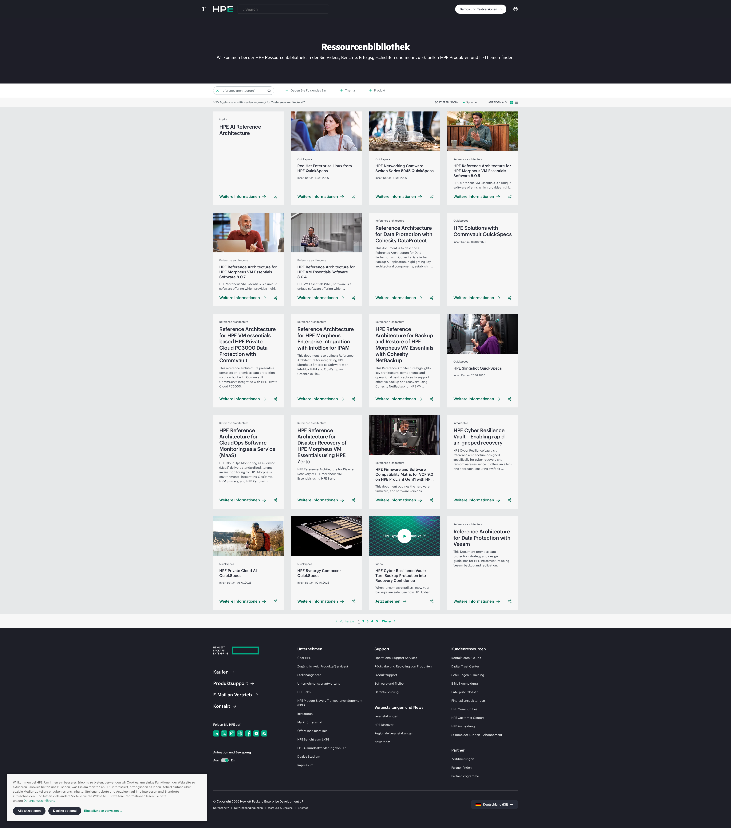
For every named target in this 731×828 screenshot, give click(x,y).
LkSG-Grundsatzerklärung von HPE (322, 748)
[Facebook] (248, 733)
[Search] (242, 9)
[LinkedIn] (216, 733)
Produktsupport (385, 675)
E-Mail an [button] (232, 694)
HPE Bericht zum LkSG (313, 739)
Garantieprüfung (386, 692)
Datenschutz (221, 808)
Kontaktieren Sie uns (466, 658)
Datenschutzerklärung (40, 801)
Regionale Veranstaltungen (393, 733)
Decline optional (65, 810)
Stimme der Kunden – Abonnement (476, 735)
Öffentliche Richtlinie (312, 731)
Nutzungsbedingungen (248, 808)
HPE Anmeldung (463, 726)
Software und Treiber (389, 683)
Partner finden (461, 767)
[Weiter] (395, 621)
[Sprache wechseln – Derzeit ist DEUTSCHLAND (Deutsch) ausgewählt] (515, 8)
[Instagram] (232, 733)
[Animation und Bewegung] (225, 760)
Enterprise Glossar (464, 692)
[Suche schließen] (217, 90)
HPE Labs (304, 692)
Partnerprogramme (465, 776)
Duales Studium (308, 756)
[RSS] (264, 733)
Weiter (387, 621)
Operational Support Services (395, 658)
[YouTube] (256, 733)
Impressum (305, 765)
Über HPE (304, 658)
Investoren (305, 714)
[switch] (222, 760)
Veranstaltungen (386, 716)
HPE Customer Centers (467, 718)
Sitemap (303, 808)
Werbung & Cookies (280, 808)
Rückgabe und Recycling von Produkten (403, 666)
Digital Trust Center (465, 666)
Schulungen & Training (467, 675)
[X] (224, 733)
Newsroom (382, 742)
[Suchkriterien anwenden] (269, 90)
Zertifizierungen (462, 759)
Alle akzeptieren (29, 810)
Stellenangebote (309, 675)
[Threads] (240, 733)
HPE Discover (383, 725)
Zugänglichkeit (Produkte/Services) (322, 666)
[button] (204, 9)
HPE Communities (464, 709)
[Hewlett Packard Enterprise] (223, 9)
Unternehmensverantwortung (319, 683)
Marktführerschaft (310, 722)
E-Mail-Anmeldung (464, 683)
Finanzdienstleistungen (468, 700)
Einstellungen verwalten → (103, 810)
